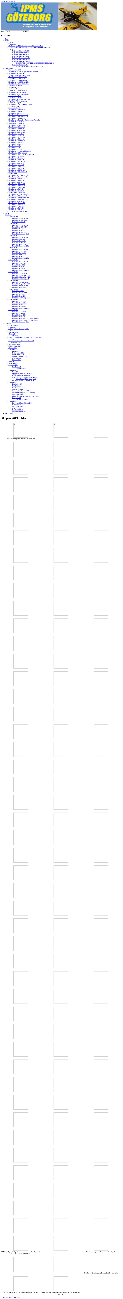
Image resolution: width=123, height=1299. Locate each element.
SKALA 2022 (16, 360)
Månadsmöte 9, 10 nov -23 (16, 132)
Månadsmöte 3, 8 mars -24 (16, 125)
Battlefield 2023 (13, 248)
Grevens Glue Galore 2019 (20, 391)
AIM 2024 (11, 330)
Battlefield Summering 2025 (20, 234)
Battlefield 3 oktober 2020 (20, 285)
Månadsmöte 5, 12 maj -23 (16, 137)
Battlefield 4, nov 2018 (19, 306)
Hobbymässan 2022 (18, 353)
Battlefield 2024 (13, 235)
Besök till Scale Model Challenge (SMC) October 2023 (25, 337)
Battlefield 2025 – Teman (20, 225)
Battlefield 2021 (13, 272)
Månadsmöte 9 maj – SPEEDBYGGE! (20, 104)
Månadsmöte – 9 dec (14, 146)
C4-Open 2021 (16, 367)
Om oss (7, 40)
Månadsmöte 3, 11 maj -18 (16, 203)
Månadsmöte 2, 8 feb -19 (16, 189)
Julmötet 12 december (15, 89)
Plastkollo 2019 (17, 384)
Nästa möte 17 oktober (15, 97)
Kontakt (10, 42)
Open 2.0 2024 (13, 332)
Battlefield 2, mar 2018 (19, 303)
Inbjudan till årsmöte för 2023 (21, 52)
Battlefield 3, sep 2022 (19, 266)
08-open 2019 (16, 398)
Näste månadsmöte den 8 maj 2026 (19, 75)
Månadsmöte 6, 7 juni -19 (16, 182)
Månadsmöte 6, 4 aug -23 (16, 135)
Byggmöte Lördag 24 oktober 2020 (23, 373)
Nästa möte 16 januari (15, 85)
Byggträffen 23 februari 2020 (21, 375)
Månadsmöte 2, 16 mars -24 (16, 127)
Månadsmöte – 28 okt (15, 149)
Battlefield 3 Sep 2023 (19, 254)
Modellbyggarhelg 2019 (19, 389)
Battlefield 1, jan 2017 (19, 311)
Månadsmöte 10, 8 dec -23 (16, 130)
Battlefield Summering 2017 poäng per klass (25, 318)
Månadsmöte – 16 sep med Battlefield (19, 151)
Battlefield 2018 (13, 299)
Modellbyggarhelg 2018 (19, 411)
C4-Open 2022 (16, 351)
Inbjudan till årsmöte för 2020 (21, 58)
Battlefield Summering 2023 (20, 258)
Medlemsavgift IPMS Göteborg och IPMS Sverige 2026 (25, 46)
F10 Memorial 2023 (14, 342)
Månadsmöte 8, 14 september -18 (18, 197)
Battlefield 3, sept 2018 (19, 304)
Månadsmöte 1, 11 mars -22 (16, 158)
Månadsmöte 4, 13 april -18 (16, 204)
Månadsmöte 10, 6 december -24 (18, 115)
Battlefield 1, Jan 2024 (19, 239)
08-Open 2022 (16, 358)
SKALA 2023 (12, 348)
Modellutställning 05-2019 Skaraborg (23, 392)
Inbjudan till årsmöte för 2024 (21, 51)
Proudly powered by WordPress (10, 1297)
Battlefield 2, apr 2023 (19, 253)
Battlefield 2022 (13, 260)
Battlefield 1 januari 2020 (20, 282)
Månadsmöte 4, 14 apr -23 (16, 139)
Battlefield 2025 (13, 223)
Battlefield (8, 215)
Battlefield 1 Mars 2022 (19, 263)
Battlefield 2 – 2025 (18, 229)
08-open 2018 (16, 408)
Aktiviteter (8, 323)
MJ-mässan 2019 (17, 394)
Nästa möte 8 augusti (14, 103)
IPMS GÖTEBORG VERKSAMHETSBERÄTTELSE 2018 (35, 63)
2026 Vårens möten (14, 87)
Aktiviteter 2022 (13, 349)
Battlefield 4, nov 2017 (19, 317)
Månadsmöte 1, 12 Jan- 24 (16, 128)
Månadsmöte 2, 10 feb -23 (16, 142)
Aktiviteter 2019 (13, 382)
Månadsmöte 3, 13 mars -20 (16, 168)
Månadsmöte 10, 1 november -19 (18, 175)
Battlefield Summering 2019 (20, 298)
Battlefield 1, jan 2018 (19, 301)
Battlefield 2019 (13, 289)
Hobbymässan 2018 (18, 405)
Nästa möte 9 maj (13, 106)
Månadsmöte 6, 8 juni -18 (16, 201)
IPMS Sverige (9, 413)
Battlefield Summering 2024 (20, 246)
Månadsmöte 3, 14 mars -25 (16, 109)
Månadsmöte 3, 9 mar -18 (16, 206)
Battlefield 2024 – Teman (20, 237)
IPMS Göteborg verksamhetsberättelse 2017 (29, 66)
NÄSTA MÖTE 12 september (17, 101)
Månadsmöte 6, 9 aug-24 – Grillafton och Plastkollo (24, 120)
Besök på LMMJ (17, 410)
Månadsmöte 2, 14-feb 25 (16, 111)
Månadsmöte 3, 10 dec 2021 (17, 159)
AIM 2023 (11, 339)
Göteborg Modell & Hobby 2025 (18, 329)
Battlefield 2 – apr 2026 (19, 220)
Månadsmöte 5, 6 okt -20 (16, 165)
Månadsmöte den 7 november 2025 (19, 92)
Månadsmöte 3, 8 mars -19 (16, 187)
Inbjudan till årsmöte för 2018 (21, 61)
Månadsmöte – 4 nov (14, 147)
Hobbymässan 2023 (14, 346)
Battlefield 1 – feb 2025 (19, 227)
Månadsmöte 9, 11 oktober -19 (17, 177)
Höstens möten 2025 (14, 96)
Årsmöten (11, 49)
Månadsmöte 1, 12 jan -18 (16, 210)
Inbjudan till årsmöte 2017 (20, 65)
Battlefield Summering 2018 (20, 308)
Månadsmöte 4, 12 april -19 (16, 185)
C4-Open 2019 (16, 386)
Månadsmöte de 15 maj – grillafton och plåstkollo (23, 71)
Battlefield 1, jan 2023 (19, 251)
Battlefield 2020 (13, 280)
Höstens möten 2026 (14, 70)
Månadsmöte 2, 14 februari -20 (17, 170)
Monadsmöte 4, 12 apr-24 (16, 123)
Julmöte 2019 (12, 173)
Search (3, 31)
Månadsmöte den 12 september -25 (19, 99)
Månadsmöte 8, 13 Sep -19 (16, 178)
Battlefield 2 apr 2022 (18, 265)
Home (6, 39)
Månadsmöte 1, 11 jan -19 (16, 191)
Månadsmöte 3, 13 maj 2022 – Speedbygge (21, 154)
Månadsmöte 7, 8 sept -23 (16, 134)
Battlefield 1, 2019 (18, 291)
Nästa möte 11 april (14, 108)
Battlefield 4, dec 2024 (19, 244)
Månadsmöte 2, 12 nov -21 (16, 161)
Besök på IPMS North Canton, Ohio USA (21, 341)
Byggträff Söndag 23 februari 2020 (23, 380)
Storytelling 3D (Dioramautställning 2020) (25, 377)
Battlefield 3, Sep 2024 (19, 242)
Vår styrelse (12, 44)
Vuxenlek (15, 372)
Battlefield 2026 (13, 216)
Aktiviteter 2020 (13, 370)
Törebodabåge (12, 363)
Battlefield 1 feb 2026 (18, 222)
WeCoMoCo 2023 (14, 344)
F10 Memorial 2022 (18, 355)
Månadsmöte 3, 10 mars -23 (16, 141)
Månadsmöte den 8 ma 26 (16, 73)
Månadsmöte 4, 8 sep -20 (16, 166)
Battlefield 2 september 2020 (21, 284)
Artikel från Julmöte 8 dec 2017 (18, 211)
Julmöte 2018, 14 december (16, 192)
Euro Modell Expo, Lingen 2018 (22, 403)
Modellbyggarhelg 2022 (19, 356)
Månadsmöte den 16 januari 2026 (18, 84)
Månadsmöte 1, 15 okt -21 (16, 163)
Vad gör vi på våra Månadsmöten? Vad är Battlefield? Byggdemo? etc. (29, 47)
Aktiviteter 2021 (13, 365)
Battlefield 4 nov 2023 (19, 256)
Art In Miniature (13, 325)
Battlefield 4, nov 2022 (19, 268)
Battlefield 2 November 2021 (21, 275)
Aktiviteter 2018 (13, 401)
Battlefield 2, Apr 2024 (19, 241)
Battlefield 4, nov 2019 (19, 296)
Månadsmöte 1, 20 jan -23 (16, 144)
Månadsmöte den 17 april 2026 (17, 77)
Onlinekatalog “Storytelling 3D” (26, 379)
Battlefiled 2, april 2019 (19, 292)
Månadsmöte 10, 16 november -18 (18, 194)
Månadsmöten (9, 68)
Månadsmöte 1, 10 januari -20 (17, 172)
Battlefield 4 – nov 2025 (19, 232)
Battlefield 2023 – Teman (20, 249)
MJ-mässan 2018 (17, 406)
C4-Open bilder (21, 368)
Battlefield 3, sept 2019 (19, 294)
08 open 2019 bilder (22, 399)
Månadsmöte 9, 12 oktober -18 (17, 196)
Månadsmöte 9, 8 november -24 (18, 116)
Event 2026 (11, 327)
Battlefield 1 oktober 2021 (20, 273)
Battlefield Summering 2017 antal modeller (25, 320)
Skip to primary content (8, 1)
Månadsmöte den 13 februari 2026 (18, 82)
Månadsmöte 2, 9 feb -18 (16, 208)
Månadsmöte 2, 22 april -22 (16, 156)
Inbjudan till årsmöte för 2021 (21, 56)
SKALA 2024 (12, 334)
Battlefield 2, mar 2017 (19, 313)
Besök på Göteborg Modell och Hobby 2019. (26, 396)
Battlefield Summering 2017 (20, 322)
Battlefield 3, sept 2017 (19, 315)
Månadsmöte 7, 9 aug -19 (16, 180)
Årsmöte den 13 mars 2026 (16, 78)
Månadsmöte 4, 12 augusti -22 (17, 153)
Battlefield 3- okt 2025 (19, 230)
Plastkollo (11, 361)
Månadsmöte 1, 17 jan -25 (16, 113)
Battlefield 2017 (13, 310)
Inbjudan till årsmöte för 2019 (21, 59)
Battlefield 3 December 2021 (21, 277)
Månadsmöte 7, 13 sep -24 (16, 118)
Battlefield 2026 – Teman (20, 218)
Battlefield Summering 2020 (20, 287)
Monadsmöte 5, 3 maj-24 (16, 122)
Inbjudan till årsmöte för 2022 (21, 54)
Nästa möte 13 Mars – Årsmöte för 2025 (20, 80)
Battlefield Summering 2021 (20, 279)
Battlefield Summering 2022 (20, 270)
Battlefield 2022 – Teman (20, 261)
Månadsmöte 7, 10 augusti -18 (17, 199)
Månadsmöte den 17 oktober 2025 (18, 94)
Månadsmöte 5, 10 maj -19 (16, 184)
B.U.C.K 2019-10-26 (18, 387)
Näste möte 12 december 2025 (17, 90)
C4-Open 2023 (13, 336)
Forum (7, 213)
